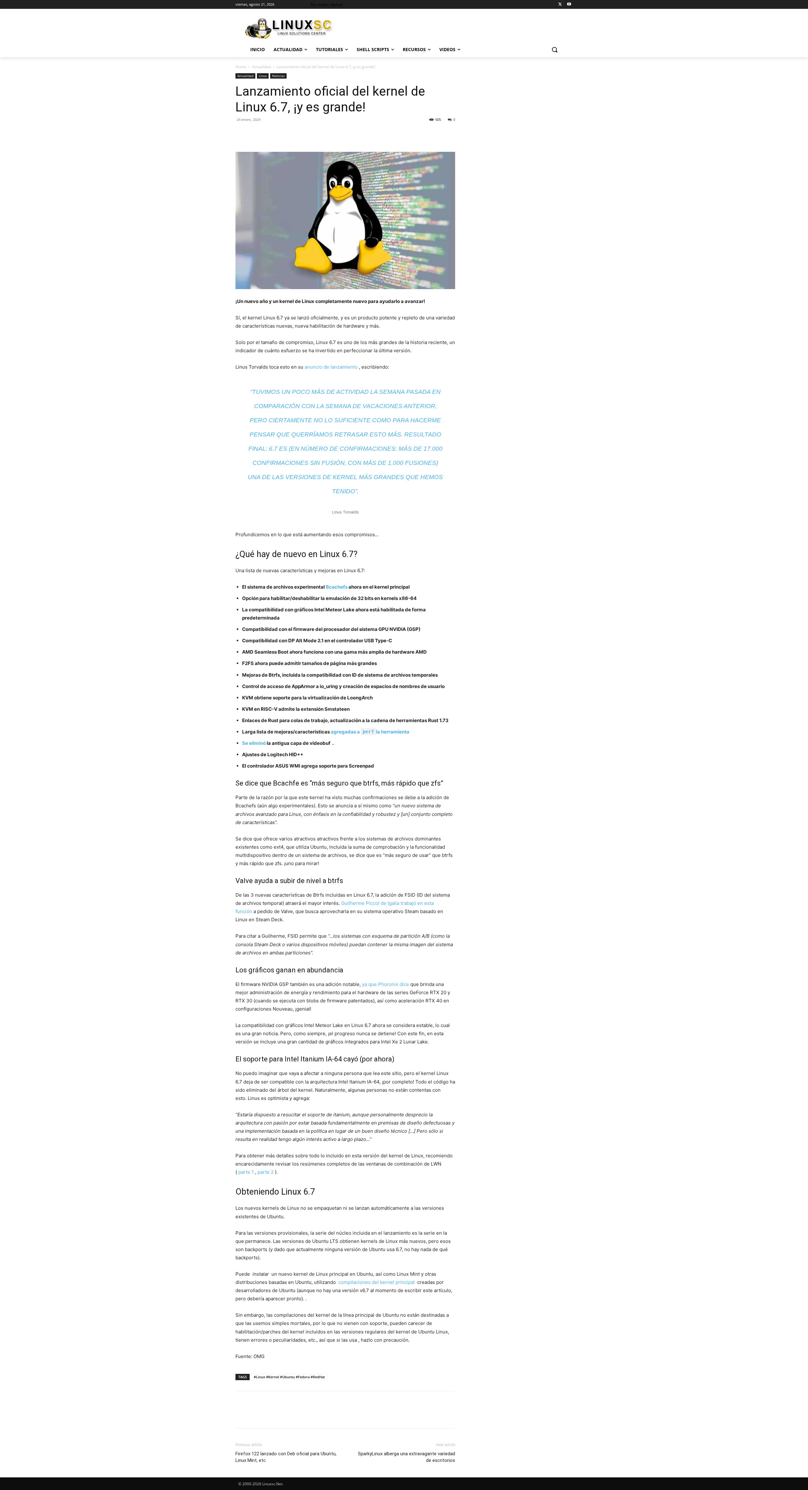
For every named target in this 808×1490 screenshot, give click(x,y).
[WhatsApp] (285, 134)
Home (240, 66)
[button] (554, 49)
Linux (263, 76)
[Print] (329, 134)
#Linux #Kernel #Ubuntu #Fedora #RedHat (289, 1376)
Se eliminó (254, 743)
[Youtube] (569, 4)
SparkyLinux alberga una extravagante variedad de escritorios (406, 1457)
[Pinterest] (270, 134)
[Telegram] (343, 134)
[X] (560, 4)
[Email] (314, 134)
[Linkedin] (300, 134)
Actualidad (261, 66)
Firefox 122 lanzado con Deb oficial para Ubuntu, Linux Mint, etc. (285, 1457)
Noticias (278, 76)
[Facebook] (241, 134)
